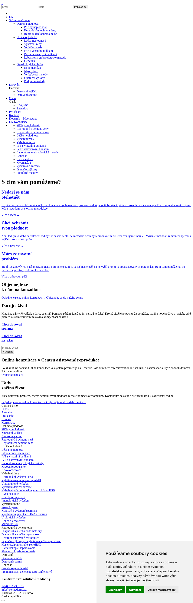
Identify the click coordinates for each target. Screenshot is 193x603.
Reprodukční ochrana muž (17, 439)
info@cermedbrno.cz (14, 589)
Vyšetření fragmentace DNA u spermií (24, 514)
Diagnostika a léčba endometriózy (22, 531)
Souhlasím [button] (115, 589)
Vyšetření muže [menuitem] (33, 47)
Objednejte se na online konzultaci (23, 297)
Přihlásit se (80, 6)
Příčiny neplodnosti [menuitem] (35, 27)
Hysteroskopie (10, 493)
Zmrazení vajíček (12, 432)
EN (11, 16)
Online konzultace (14, 374)
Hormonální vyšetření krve (17, 476)
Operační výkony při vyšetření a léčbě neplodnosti (31, 541)
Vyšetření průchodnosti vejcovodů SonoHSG (28, 490)
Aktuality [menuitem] (22, 108)
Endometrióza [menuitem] (32, 67)
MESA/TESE (10, 524)
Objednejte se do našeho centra (66, 297)
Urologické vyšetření (14, 517)
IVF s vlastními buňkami (16, 456)
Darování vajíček (12, 558)
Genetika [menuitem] (29, 61)
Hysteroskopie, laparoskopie (18, 548)
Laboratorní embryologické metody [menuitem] (45, 57)
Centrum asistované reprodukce (20, 537)
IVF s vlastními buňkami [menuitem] (39, 50)
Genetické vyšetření (13, 497)
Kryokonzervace (11, 470)
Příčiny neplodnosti (13, 429)
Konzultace (21, 121)
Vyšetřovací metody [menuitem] (36, 74)
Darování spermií (12, 561)
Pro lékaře (8, 415)
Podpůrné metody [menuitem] (34, 81)
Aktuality (7, 412)
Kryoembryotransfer (14, 466)
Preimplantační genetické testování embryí (27, 571)
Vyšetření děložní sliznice (17, 487)
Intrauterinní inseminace (16, 453)
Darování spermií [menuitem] (27, 94)
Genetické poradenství (15, 568)
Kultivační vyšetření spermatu (19, 510)
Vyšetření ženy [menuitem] (33, 44)
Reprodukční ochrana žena (17, 442)
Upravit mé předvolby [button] (161, 589)
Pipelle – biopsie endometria (18, 551)
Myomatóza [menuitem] (31, 71)
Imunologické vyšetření (15, 500)
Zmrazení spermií (12, 436)
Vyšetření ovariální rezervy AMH (21, 480)
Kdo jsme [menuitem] (22, 105)
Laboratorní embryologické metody (23, 463)
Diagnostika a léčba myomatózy (21, 534)
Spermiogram (10, 507)
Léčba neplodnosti (12, 449)
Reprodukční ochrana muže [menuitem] (40, 33)
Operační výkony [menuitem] (34, 77)
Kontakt (6, 419)
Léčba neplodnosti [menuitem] (35, 40)
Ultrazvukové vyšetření (15, 483)
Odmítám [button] (135, 589)
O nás (5, 409)
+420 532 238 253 (13, 586)
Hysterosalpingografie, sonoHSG (21, 544)
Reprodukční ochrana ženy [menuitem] (40, 30)
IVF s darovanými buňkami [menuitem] (40, 54)
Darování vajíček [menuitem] (27, 91)
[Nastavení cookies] (3, 600)
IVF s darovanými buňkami (18, 459)
